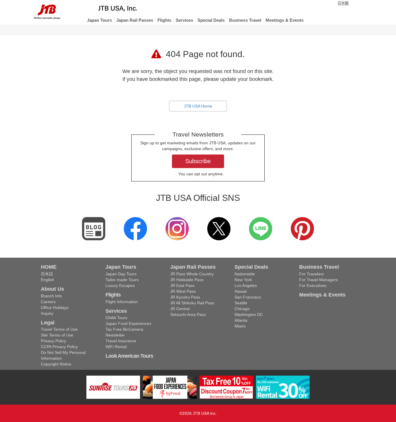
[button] (99, 20)
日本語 (47, 274)
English (47, 279)
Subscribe (198, 161)
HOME (49, 267)
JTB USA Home (198, 106)
